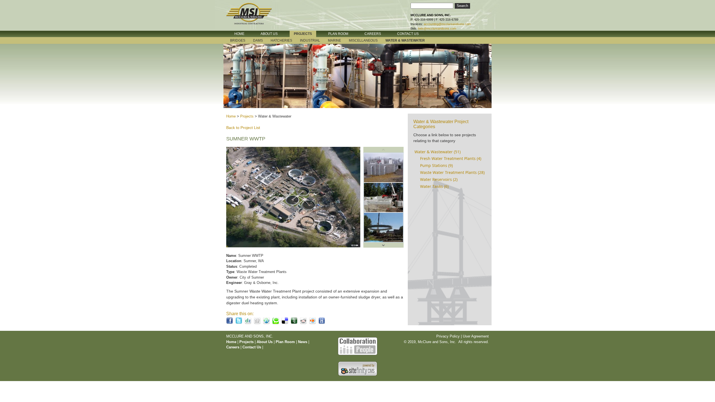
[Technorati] (275, 323)
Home (231, 116)
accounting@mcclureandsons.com (447, 24)
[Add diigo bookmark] (321, 323)
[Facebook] (229, 323)
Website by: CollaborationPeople (357, 345)
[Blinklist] (312, 323)
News (302, 342)
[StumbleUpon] (266, 323)
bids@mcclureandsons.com (437, 28)
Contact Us (251, 347)
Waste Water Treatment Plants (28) (452, 172)
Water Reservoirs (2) (438, 179)
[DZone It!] (248, 323)
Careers (232, 347)
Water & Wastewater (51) (437, 151)
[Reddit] (303, 323)
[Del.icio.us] (285, 323)
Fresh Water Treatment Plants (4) (450, 158)
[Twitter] (238, 323)
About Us (265, 342)
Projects (247, 116)
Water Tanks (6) (434, 186)
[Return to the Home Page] (254, 18)
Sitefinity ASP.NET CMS (357, 369)
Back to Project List (243, 127)
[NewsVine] (294, 323)
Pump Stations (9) (436, 165)
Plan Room (286, 342)
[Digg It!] (257, 323)
